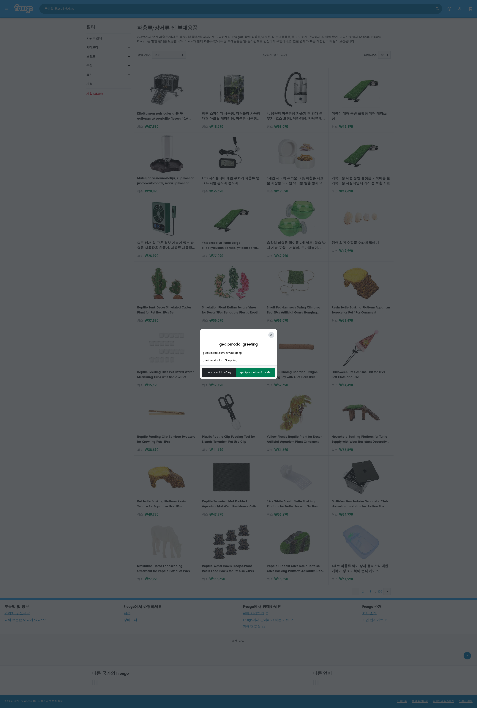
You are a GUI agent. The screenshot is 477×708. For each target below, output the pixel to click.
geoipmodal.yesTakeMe (255, 372)
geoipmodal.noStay (219, 372)
